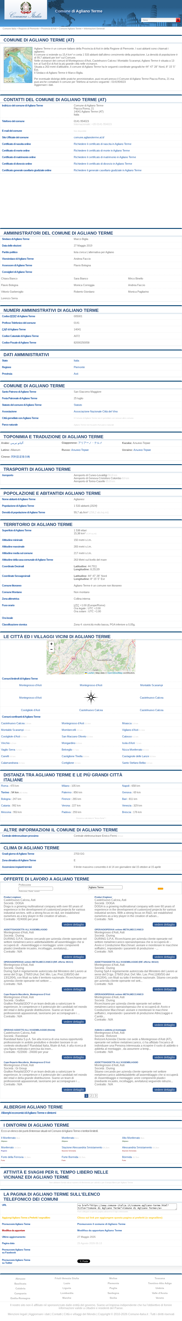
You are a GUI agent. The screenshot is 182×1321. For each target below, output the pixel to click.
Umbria (160, 1288)
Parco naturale (10, 424)
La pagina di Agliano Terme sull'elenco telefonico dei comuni (52, 1197)
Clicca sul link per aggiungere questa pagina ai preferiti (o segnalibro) (119, 1217)
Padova (66, 812)
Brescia (126, 812)
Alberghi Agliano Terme (33, 1107)
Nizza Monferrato (132, 749)
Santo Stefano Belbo (134, 762)
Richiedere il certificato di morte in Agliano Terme (102, 150)
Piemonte (79, 367)
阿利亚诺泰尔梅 (20, 456)
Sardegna (113, 1293)
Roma (4, 785)
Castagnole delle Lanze (135, 756)
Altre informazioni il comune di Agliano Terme (61, 829)
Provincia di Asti (49, 28)
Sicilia (113, 1297)
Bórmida (127, 1157)
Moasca (127, 723)
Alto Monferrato (131, 1137)
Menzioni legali (17, 1314)
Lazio (67, 1283)
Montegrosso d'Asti (79, 60)
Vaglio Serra (8, 749)
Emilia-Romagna (20, 1298)
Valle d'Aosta (160, 1293)
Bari (124, 798)
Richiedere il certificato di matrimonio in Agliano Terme (105, 157)
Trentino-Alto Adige (160, 1283)
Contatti (57, 1314)
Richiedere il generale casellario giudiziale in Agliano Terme (107, 170)
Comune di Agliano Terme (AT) (39, 40)
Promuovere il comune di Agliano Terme (101, 1224)
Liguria (67, 1288)
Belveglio (67, 749)
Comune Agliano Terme (70, 28)
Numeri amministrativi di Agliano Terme (51, 310)
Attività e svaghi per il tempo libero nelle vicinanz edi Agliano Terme (56, 1175)
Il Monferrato (8, 1137)
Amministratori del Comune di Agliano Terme (58, 233)
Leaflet (90, 672)
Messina (6, 812)
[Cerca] (178, 20)
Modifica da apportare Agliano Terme (99, 1230)
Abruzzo (20, 1278)
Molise (113, 1278)
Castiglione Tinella (72, 756)
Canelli (5, 756)
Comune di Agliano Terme (34, 385)
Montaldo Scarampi (129, 60)
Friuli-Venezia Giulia (67, 1278)
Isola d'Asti (128, 743)
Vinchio (5, 743)
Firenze (66, 798)
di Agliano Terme (78, 11)
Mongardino (68, 743)
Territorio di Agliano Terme (38, 524)
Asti (56, 63)
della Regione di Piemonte (119, 48)
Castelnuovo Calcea (104, 60)
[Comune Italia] (25, 18)
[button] (51, 644)
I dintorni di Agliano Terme (36, 1125)
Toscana (160, 1278)
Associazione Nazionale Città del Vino (96, 411)
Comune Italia (9, 28)
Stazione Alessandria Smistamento (82, 1147)
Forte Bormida (70, 1157)
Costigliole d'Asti (30, 710)
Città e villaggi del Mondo (80, 1314)
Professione (25, 885)
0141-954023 (81, 121)
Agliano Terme (42, 48)
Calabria (20, 1288)
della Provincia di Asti (88, 48)
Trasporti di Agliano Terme (37, 469)
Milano (65, 785)
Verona (66, 805)
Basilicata (20, 1283)
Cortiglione (68, 762)
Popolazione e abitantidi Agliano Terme (52, 493)
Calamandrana (9, 762)
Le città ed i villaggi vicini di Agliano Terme (57, 636)
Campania (20, 1293)
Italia (76, 360)
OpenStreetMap (115, 672)
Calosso (127, 736)
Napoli (125, 785)
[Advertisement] (91, 199)
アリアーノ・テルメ (90, 442)
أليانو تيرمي (16, 442)
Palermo (66, 792)
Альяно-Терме (80, 449)
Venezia (126, 805)
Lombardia (66, 1293)
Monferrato (68, 1137)
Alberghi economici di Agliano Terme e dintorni (28, 1112)
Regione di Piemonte (28, 28)
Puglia (113, 1288)
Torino (5, 792)
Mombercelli (69, 729)
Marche (66, 1297)
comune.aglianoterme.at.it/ (89, 137)
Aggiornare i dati (43, 84)
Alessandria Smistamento (137, 1147)
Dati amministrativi (26, 354)
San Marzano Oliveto (74, 736)
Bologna (5, 798)
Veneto (160, 1297)
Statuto (78, 404)
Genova (126, 792)
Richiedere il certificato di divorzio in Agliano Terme (103, 163)
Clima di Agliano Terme (31, 847)
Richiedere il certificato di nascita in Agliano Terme (102, 143)
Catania (5, 805)
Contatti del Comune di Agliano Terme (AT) (55, 99)
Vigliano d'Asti (130, 729)
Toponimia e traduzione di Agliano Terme (53, 436)
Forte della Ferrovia (12, 1157)
